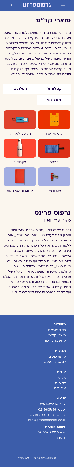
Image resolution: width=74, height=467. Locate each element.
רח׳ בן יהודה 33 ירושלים (47, 415)
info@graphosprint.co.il (46, 420)
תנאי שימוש (24, 458)
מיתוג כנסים (57, 356)
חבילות (60, 351)
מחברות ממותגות (20, 190)
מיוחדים (59, 324)
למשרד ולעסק (55, 362)
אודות (61, 372)
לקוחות (60, 383)
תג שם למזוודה (20, 134)
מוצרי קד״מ (57, 335)
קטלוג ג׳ (54, 100)
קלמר (54, 162)
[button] (63, 5)
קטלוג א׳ (54, 88)
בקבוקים (20, 162)
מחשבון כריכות (55, 340)
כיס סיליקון (54, 134)
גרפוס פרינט (40, 458)
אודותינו (60, 388)
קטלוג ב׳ (19, 88)
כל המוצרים (57, 330)
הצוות (61, 378)
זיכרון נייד (54, 190)
